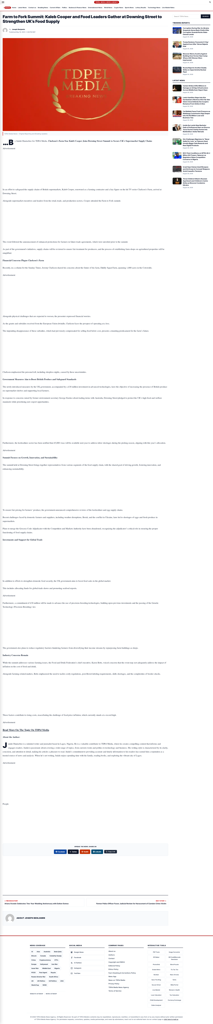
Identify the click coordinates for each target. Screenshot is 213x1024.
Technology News (154, 7)
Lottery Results (140, 7)
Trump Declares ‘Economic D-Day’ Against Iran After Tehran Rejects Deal (196, 44)
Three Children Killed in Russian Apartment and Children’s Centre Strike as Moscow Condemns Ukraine (195, 182)
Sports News (129, 7)
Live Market (156, 990)
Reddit (86, 852)
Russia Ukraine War (38, 977)
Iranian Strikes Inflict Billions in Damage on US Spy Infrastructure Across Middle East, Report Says (195, 88)
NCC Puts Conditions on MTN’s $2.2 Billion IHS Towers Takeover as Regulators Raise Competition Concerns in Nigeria (196, 156)
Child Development (156, 1000)
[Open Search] (210, 2)
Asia (38, 951)
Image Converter (174, 952)
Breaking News (43, 7)
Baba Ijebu (58, 951)
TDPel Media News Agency (106, 2)
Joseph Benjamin (18, 29)
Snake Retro (156, 969)
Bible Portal (174, 985)
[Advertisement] (85, 162)
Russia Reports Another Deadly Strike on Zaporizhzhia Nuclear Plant (194, 70)
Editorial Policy (114, 966)
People (7, 7)
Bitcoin (33, 956)
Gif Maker (156, 957)
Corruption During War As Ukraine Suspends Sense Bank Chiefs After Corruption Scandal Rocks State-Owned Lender (196, 31)
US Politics (53, 981)
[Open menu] (3, 2)
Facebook (61, 852)
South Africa (53, 977)
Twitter (74, 852)
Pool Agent (43, 972)
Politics (64, 7)
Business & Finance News (77, 7)
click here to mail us (171, 1019)
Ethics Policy (113, 969)
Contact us (32, 7)
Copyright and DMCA (116, 962)
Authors (111, 955)
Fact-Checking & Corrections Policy (122, 973)
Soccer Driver (156, 985)
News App (112, 976)
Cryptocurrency (45, 960)
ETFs (56, 960)
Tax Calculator (174, 995)
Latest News (22, 7)
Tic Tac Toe (174, 969)
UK (32, 981)
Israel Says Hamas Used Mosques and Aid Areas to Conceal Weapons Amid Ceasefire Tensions (196, 169)
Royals (53, 972)
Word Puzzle (174, 964)
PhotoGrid (156, 964)
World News (108, 7)
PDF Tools (156, 952)
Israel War (35, 968)
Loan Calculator (156, 995)
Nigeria (57, 968)
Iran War (55, 964)
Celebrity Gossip (55, 956)
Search (205, 16)
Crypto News (118, 7)
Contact (111, 958)
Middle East (46, 968)
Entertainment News (95, 7)
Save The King (156, 980)
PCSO (33, 972)
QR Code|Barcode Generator (174, 958)
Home (14, 7)
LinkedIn (98, 852)
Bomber (156, 975)
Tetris (174, 980)
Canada (43, 956)
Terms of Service (114, 991)
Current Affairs (55, 7)
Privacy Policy (113, 984)
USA (62, 981)
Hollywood (44, 964)
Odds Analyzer (156, 1005)
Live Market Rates (168, 7)
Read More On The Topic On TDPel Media (26, 730)
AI (32, 951)
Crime (33, 960)
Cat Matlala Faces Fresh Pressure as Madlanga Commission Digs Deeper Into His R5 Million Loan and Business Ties (196, 114)
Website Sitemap (36, 994)
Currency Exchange (174, 1000)
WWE (45, 985)
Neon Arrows (174, 975)
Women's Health (174, 990)
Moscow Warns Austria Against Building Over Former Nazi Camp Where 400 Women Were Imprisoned (195, 57)
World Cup (35, 985)
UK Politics (41, 981)
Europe (33, 964)
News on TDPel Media (116, 980)
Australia (47, 951)
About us (111, 951)
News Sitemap (51, 994)
